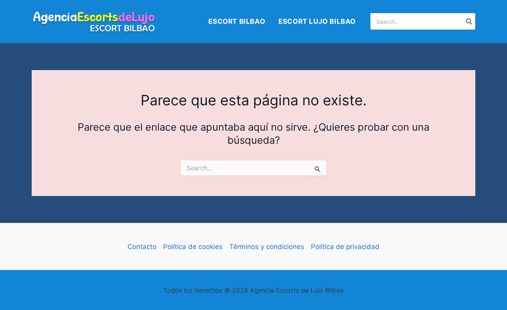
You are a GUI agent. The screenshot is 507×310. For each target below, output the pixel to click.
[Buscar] (469, 21)
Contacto (142, 247)
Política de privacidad (345, 247)
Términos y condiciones (266, 247)
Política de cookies (193, 247)
